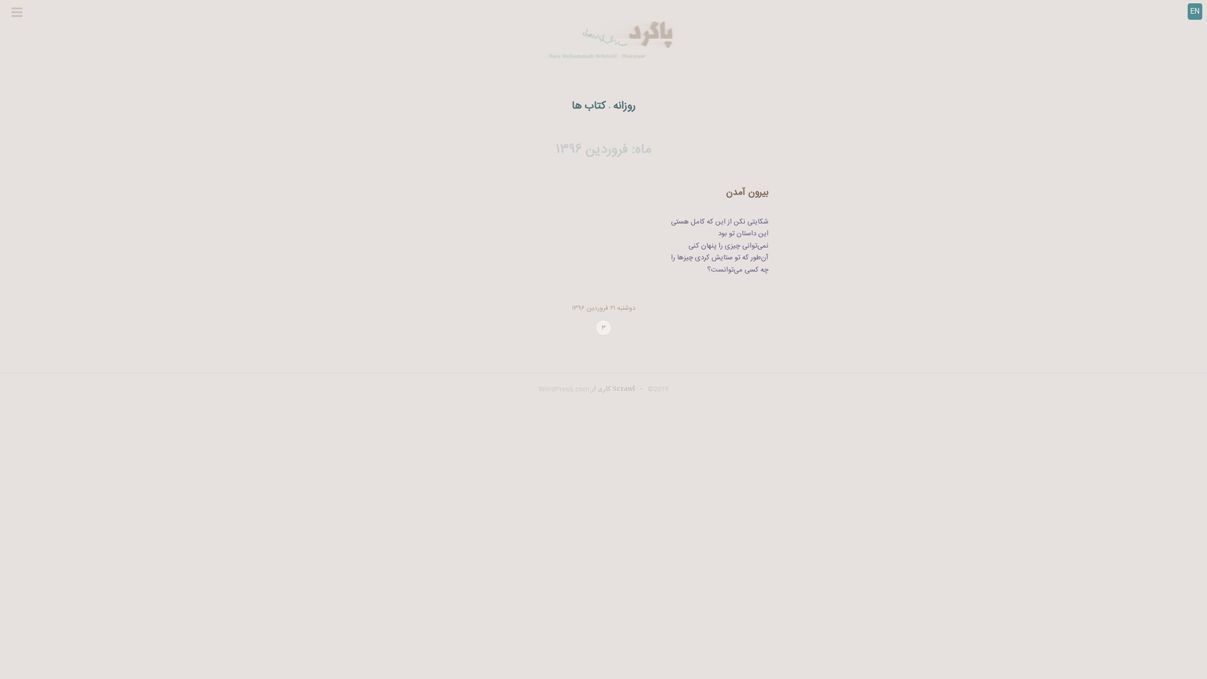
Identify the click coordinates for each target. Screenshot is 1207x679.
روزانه (624, 106)
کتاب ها (589, 106)
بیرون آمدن (747, 192)
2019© (657, 389)
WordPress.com (563, 389)
